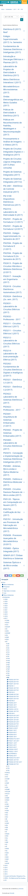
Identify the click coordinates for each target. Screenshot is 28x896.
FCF (7, 777)
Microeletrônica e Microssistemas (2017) (11, 89)
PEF (8, 656)
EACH (7, 622)
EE (6, 629)
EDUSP (8, 627)
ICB (7, 821)
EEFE (7, 631)
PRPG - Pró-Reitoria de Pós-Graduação (15, 878)
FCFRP (7, 779)
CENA (7, 620)
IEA (7, 825)
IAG (7, 813)
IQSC (7, 853)
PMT (8, 669)
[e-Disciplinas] (9, 2)
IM (6, 840)
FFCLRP (8, 791)
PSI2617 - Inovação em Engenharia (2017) (12, 279)
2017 (14, 9)
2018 (6, 616)
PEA (8, 654)
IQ (6, 851)
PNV (8, 671)
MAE (7, 859)
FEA (7, 787)
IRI (6, 855)
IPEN (7, 848)
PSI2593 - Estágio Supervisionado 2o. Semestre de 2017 (12, 236)
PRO (8, 675)
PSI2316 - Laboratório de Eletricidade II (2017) (13, 212)
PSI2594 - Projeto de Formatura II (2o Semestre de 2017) (12, 256)
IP (6, 846)
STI (5, 880)
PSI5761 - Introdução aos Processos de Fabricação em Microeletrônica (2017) (13, 525)
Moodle (12, 893)
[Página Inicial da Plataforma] (6, 575)
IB (6, 819)
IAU (7, 815)
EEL (7, 635)
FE (6, 785)
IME (7, 842)
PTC (8, 766)
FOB (7, 804)
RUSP (7, 863)
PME (8, 663)
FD (6, 781)
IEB (7, 827)
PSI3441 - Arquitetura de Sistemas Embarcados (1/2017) (10, 419)
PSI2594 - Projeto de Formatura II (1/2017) (12, 246)
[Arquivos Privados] (18, 575)
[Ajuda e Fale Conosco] (22, 575)
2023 (6, 606)
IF (6, 832)
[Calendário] (14, 575)
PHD (8, 660)
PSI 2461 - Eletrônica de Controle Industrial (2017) (12, 188)
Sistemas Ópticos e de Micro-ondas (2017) (12, 565)
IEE (7, 829)
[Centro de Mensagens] (10, 575)
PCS (8, 652)
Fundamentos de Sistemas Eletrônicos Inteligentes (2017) (12, 49)
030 (8, 644)
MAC (7, 857)
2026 (6, 599)
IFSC (7, 836)
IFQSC (7, 834)
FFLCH (7, 794)
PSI (22, 9)
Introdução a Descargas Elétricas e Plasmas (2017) (13, 59)
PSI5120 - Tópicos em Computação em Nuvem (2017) (12, 502)
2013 (6, 872)
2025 (6, 601)
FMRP (7, 798)
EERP (7, 637)
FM (7, 796)
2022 (6, 608)
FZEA (7, 810)
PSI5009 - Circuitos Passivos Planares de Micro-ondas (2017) (12, 492)
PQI (8, 673)
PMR (8, 667)
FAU (7, 775)
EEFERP (8, 633)
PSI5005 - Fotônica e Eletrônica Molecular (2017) (12, 482)
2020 (6, 612)
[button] (20, 2)
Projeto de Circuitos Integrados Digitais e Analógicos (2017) (13, 151)
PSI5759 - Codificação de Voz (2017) (11, 512)
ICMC (7, 823)
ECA (7, 625)
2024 (6, 603)
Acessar (24, 2)
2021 (6, 610)
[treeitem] (14, 731)
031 (8, 646)
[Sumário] (24, 31)
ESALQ (8, 772)
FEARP (8, 789)
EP (18, 9)
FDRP (7, 783)
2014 (6, 870)
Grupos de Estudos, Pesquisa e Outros (15, 876)
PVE (8, 770)
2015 (6, 867)
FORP (7, 806)
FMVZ (7, 800)
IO (6, 844)
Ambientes (9, 9)
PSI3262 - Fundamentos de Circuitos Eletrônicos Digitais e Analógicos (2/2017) (13, 369)
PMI (8, 665)
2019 (6, 614)
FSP (7, 808)
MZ (7, 861)
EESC (7, 639)
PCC (8, 650)
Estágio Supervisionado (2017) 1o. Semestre (12, 39)
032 (8, 648)
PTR (8, 768)
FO (7, 802)
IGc (7, 838)
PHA (8, 658)
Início (2, 9)
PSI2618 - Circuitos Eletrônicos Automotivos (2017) (12, 289)
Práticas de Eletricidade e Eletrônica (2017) (11, 112)
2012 (6, 874)
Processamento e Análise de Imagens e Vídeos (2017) (12, 141)
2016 (6, 865)
